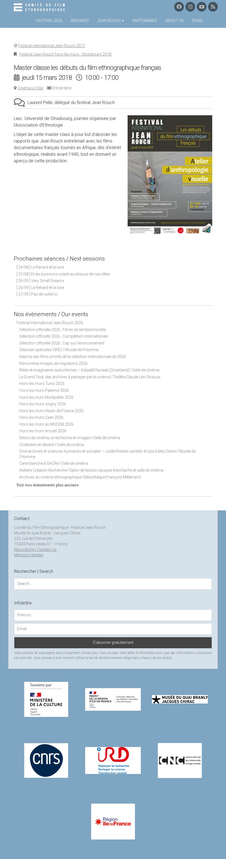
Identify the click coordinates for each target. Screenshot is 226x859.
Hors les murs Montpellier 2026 (46, 397)
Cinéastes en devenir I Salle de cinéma (51, 444)
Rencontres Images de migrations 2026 (53, 363)
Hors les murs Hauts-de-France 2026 (51, 411)
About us (174, 20)
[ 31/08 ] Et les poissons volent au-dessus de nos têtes (63, 274)
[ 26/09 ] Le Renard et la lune (40, 287)
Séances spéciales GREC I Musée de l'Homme (58, 350)
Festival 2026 (49, 20)
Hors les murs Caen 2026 (41, 417)
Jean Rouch (109, 20)
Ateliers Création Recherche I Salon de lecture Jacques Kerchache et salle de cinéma (91, 470)
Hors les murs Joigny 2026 (42, 404)
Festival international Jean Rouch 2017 (51, 45)
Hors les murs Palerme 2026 (44, 390)
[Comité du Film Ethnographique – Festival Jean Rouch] (40, 7)
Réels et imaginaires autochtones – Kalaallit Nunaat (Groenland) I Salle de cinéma (89, 370)
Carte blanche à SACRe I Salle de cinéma (53, 463)
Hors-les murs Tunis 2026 (41, 383)
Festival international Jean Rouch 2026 (50, 323)
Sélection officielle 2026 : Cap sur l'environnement (61, 343)
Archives (80, 20)
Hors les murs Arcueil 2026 (42, 431)
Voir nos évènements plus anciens (48, 485)
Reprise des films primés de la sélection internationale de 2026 (72, 356)
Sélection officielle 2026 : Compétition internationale (63, 336)
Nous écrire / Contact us (35, 549)
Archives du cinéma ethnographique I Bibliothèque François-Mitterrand (80, 477)
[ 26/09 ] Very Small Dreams (40, 280)
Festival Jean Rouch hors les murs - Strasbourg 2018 (65, 54)
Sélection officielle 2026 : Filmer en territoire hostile (62, 329)
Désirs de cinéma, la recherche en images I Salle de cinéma (69, 438)
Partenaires (144, 20)
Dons (197, 20)
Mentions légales (28, 555)
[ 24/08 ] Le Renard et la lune (40, 267)
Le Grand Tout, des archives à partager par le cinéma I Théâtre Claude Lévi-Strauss (89, 377)
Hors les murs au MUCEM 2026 (46, 424)
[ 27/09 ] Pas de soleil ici (37, 294)
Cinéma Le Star (31, 88)
